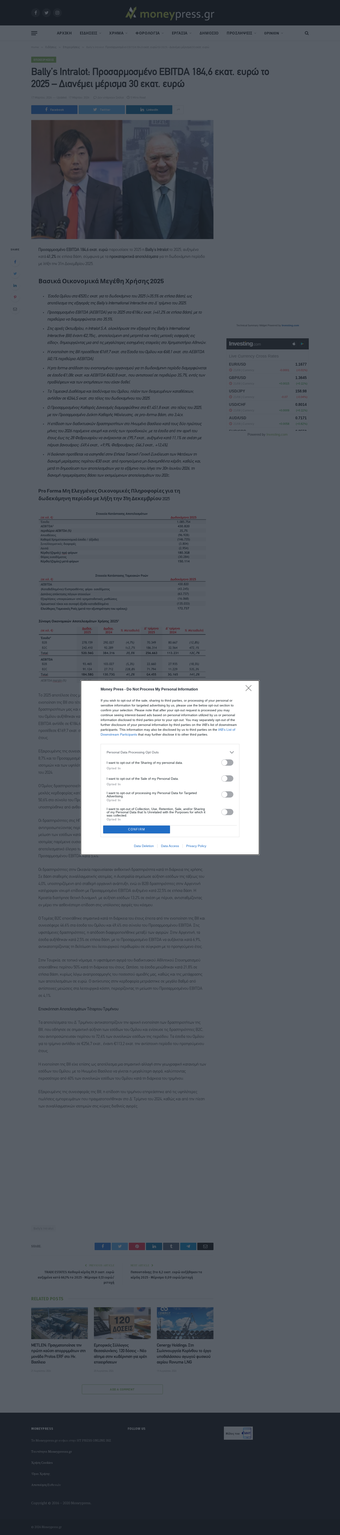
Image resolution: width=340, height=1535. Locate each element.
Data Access (170, 846)
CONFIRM (136, 829)
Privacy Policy (196, 846)
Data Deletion (144, 846)
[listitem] (170, 752)
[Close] (250, 689)
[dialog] (170, 768)
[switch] (227, 762)
